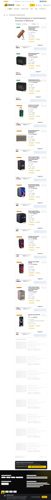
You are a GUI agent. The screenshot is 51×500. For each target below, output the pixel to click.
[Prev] (4, 9)
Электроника (16, 8)
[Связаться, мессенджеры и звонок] (2, 493)
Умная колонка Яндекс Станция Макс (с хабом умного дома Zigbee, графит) (33, 158)
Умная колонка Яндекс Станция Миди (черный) (34, 211)
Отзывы (23, 1)
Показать (34, 23)
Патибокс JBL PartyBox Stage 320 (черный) (33, 106)
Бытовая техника (25, 8)
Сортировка (18, 23)
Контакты (29, 1)
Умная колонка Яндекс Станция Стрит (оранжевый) (33, 28)
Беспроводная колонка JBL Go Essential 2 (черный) (33, 54)
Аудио (36, 8)
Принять (44, 496)
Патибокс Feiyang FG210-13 (34, 315)
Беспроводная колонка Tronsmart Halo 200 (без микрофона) (34, 186)
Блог (26, 1)
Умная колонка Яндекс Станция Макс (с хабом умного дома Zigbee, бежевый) (33, 288)
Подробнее (40, 45)
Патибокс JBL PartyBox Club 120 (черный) (33, 237)
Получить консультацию (37, 466)
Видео (31, 8)
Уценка (10, 8)
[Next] (47, 9)
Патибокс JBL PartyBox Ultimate (33, 262)
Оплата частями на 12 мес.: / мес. (26, 47)
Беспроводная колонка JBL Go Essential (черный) (34, 80)
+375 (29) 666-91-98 (21, 466)
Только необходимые (35, 496)
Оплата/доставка (18, 1)
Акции (33, 1)
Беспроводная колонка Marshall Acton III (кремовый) (33, 131)
